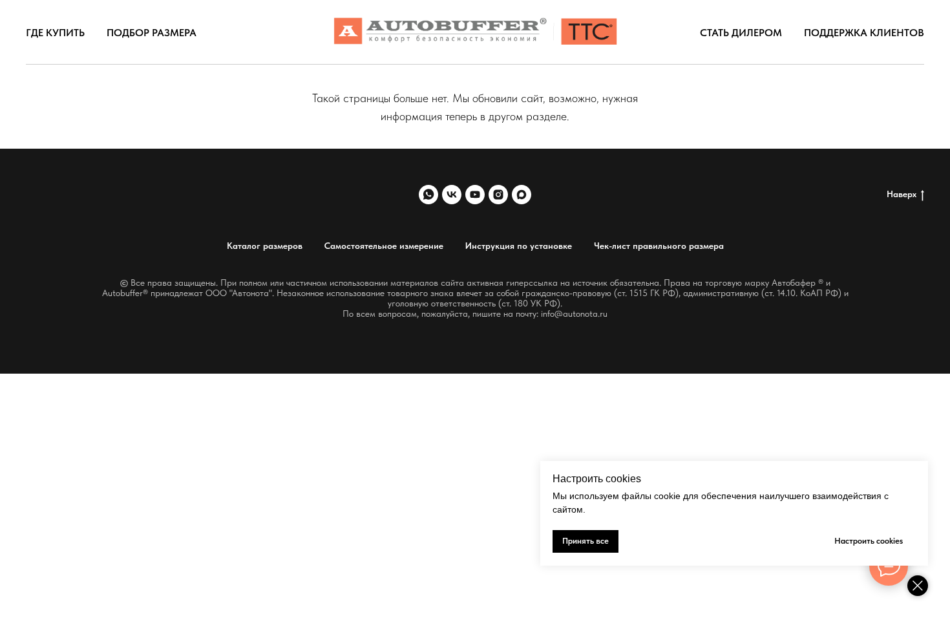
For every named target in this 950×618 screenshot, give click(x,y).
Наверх (901, 194)
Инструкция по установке (518, 245)
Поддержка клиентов (864, 33)
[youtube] (475, 194)
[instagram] (498, 194)
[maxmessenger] (521, 194)
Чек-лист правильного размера (659, 245)
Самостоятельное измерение (383, 245)
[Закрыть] (917, 585)
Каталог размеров (264, 245)
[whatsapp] (428, 194)
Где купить (55, 33)
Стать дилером (741, 33)
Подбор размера (151, 33)
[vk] (451, 194)
